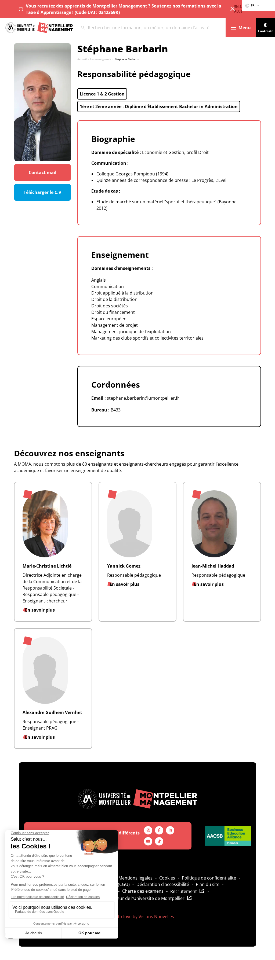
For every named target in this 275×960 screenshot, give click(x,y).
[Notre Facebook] (159, 830)
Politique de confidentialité (209, 878)
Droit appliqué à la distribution (122, 293)
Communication (107, 286)
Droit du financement (113, 312)
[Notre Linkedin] (170, 830)
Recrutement (183, 891)
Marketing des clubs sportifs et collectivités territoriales (147, 338)
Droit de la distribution (114, 299)
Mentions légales (135, 878)
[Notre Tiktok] (159, 841)
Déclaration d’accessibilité (162, 884)
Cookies (167, 878)
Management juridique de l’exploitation (131, 331)
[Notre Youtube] (148, 841)
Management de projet (114, 325)
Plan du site (207, 884)
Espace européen (108, 319)
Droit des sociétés (109, 306)
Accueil (82, 59)
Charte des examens (143, 891)
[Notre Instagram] (148, 830)
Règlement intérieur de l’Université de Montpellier (134, 898)
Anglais (98, 280)
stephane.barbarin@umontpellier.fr (143, 398)
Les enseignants (100, 59)
